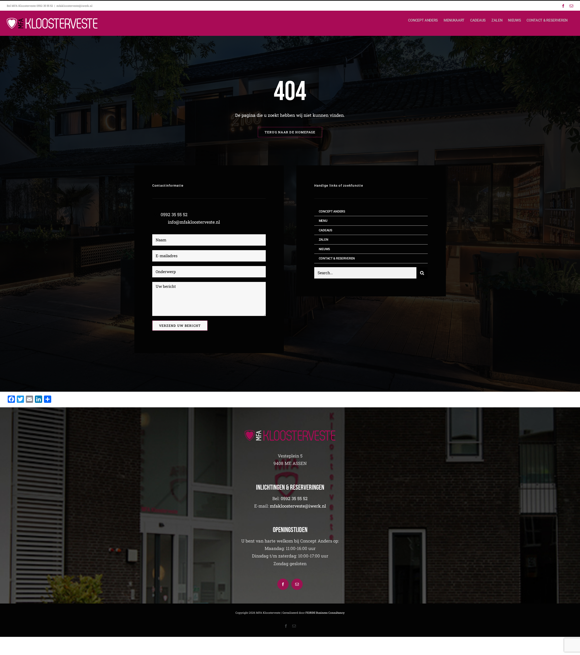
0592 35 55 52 (174, 214)
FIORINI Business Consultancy (325, 612)
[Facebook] (283, 584)
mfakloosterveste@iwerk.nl (74, 5)
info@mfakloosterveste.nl (194, 222)
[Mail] (297, 584)
